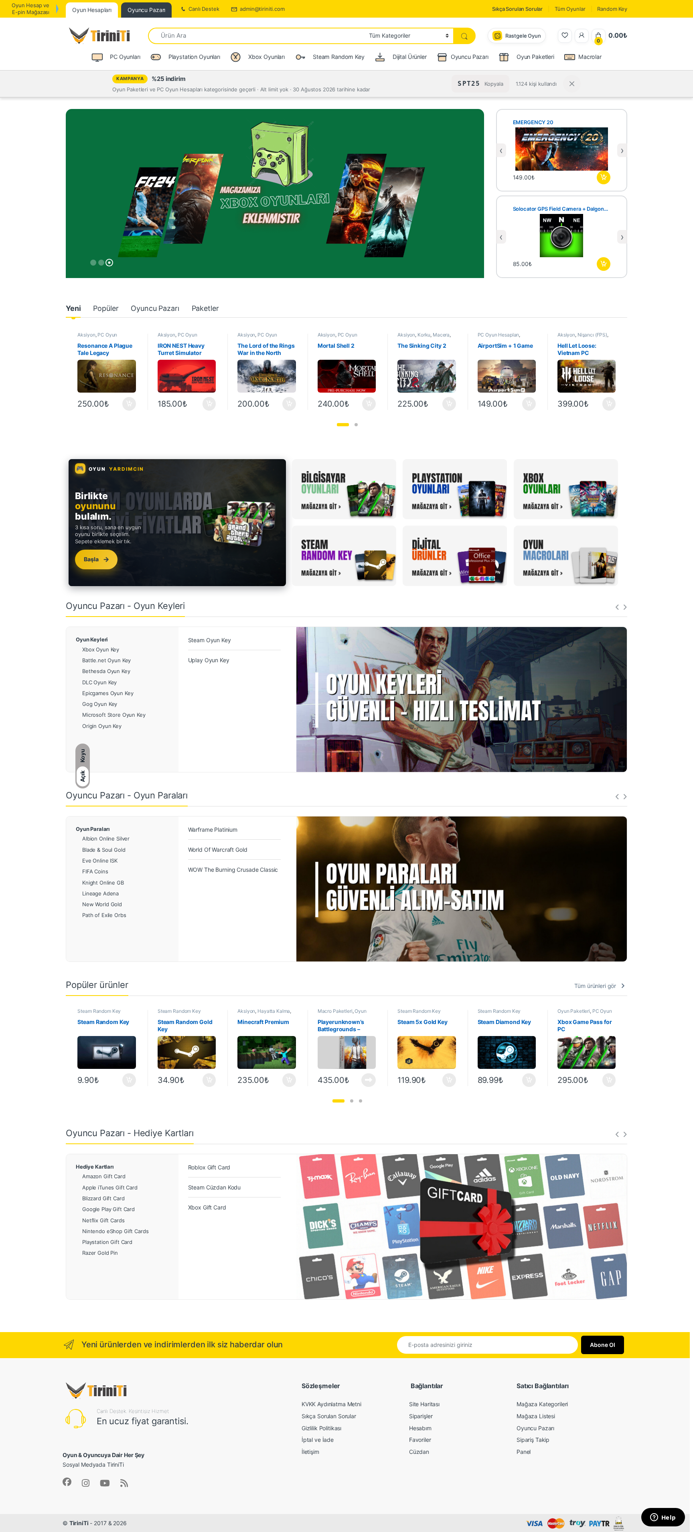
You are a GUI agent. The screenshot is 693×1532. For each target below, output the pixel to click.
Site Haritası (424, 1404)
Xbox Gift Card (207, 1207)
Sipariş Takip (533, 1439)
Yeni (73, 308)
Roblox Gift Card (209, 1167)
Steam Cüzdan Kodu (214, 1187)
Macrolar (590, 56)
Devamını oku (364, 1080)
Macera (441, 335)
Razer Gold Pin (100, 1253)
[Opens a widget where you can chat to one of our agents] (663, 1518)
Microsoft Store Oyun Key (114, 715)
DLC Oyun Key (99, 682)
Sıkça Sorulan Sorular (517, 9)
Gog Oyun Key (99, 704)
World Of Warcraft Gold (217, 849)
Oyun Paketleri (573, 1011)
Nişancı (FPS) (592, 335)
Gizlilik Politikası (321, 1428)
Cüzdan (419, 1451)
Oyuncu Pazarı (469, 56)
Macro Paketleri (335, 1011)
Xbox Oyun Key (100, 649)
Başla (96, 559)
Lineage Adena (100, 893)
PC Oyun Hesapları (97, 337)
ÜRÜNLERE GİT (273, 252)
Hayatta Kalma (273, 1011)
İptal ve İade (318, 1439)
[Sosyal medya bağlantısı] (67, 1482)
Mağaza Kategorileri (542, 1404)
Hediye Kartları (95, 1166)
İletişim (310, 1451)
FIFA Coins (95, 871)
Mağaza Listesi (536, 1416)
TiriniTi (79, 1523)
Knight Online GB (103, 882)
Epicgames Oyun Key (107, 693)
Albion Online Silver (106, 838)
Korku (423, 335)
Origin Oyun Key (102, 726)
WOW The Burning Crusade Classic (233, 869)
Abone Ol (602, 1344)
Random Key (612, 9)
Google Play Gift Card (108, 1209)
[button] (343, 424)
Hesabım (420, 1428)
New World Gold (102, 904)
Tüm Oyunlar (570, 9)
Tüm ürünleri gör (595, 985)
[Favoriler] (565, 36)
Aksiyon (86, 335)
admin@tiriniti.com (262, 9)
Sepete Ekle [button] (603, 177)
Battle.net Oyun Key (106, 660)
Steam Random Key (99, 1011)
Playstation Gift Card (107, 1242)
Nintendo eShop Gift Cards (115, 1231)
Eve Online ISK (100, 860)
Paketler (205, 308)
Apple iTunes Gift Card (110, 1187)
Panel (524, 1451)
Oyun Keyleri (92, 639)
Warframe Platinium (212, 829)
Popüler (105, 308)
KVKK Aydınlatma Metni (331, 1404)
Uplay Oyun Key (208, 660)
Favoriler (420, 1439)
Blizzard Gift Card (103, 1198)
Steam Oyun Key (209, 640)
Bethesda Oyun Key (106, 671)
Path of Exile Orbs (104, 915)
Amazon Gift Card (104, 1176)
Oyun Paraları (93, 829)
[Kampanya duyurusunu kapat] (572, 84)
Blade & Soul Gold (104, 850)
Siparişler (421, 1416)
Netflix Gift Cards (103, 1220)
